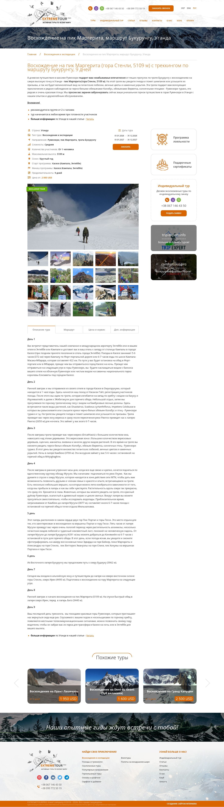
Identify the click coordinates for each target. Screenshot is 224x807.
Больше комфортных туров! (173, 271)
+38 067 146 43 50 (115, 8)
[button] (18, 683)
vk (53, 777)
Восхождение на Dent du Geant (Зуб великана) (112, 691)
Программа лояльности (181, 139)
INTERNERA (191, 803)
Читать (90, 118)
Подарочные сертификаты (182, 164)
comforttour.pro (173, 264)
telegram (66, 777)
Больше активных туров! (173, 242)
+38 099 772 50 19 (135, 8)
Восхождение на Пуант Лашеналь (54, 691)
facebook (46, 777)
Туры (93, 20)
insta (39, 777)
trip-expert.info (174, 235)
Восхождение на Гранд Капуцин (170, 691)
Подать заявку (173, 213)
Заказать (125, 147)
